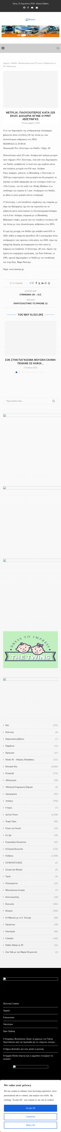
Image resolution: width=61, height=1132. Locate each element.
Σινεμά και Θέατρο (31, 869)
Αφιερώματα (31, 794)
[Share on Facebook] (36, 283)
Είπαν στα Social (31, 828)
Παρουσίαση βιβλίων (31, 739)
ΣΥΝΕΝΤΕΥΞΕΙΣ (31, 863)
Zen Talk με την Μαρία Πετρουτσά (31, 952)
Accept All (30, 1108)
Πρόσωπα (31, 753)
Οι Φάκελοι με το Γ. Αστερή (31, 918)
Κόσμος (31, 911)
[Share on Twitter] (39, 283)
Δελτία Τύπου (31, 814)
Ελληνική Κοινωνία (31, 849)
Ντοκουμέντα (31, 883)
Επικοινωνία (8, 1017)
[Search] (57, 48)
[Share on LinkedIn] (42, 283)
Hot (31, 725)
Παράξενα (31, 746)
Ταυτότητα (8, 1024)
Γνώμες (31, 808)
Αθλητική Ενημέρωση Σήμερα (31, 787)
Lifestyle (31, 938)
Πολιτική (31, 732)
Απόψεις (31, 801)
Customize (30, 1116)
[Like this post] (33, 283)
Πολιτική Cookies (11, 1003)
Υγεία (31, 876)
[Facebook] (27, 7)
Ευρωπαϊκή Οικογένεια (31, 842)
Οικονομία (31, 931)
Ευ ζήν (31, 835)
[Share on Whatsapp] (46, 283)
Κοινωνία (31, 904)
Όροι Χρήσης (9, 1031)
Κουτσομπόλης (31, 897)
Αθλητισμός (31, 780)
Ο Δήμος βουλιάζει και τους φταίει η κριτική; (23, 1049)
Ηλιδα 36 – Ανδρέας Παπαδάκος (31, 759)
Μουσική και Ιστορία (31, 890)
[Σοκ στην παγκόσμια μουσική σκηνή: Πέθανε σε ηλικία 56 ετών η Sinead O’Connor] (30, 338)
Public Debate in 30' (31, 945)
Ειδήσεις (31, 856)
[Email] (37, 7)
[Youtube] (32, 7)
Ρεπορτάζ (31, 773)
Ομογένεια (31, 924)
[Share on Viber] (49, 283)
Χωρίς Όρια (31, 821)
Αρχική (6, 63)
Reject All (30, 1125)
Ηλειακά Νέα (31, 766)
